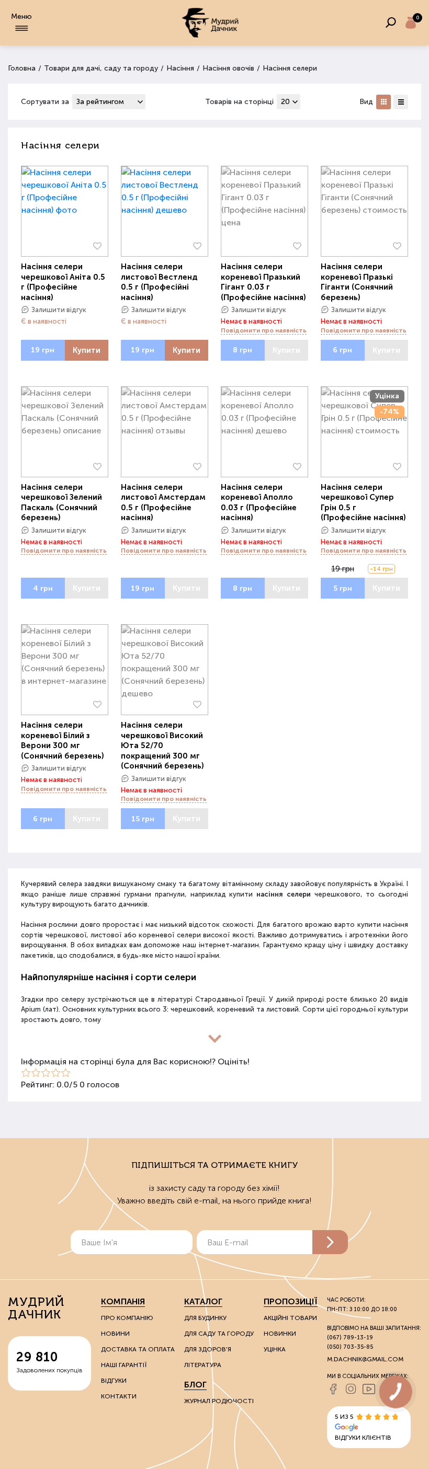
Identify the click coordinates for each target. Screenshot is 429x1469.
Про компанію (127, 1318)
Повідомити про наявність (264, 330)
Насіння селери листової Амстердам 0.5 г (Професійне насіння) (163, 503)
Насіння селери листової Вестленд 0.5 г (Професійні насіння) (159, 282)
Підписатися (330, 1242)
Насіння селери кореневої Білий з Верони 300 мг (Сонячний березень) (62, 740)
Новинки (280, 1333)
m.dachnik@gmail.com (365, 1359)
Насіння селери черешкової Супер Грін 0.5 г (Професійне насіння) (363, 503)
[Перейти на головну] (210, 22)
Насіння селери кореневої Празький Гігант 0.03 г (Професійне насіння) (263, 282)
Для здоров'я (207, 1349)
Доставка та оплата (138, 1349)
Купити (86, 350)
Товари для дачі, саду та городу (101, 68)
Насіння (180, 68)
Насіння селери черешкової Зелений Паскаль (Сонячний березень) (61, 503)
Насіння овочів (228, 68)
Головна (22, 68)
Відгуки (114, 1380)
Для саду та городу (219, 1333)
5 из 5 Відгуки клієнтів (363, 1427)
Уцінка (275, 1349)
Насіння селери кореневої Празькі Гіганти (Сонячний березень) (357, 282)
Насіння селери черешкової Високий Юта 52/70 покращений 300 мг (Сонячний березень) (162, 745)
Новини (115, 1333)
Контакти (119, 1396)
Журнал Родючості (219, 1401)
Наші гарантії (123, 1365)
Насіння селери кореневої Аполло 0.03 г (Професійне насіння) (259, 503)
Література (202, 1365)
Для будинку (205, 1318)
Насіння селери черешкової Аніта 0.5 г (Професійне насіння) (63, 282)
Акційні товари (290, 1318)
